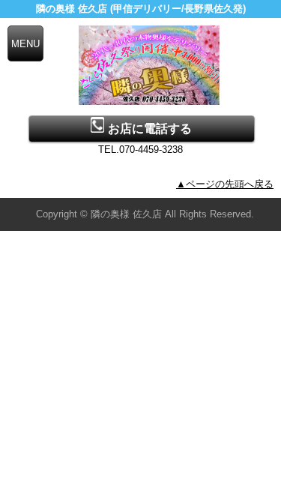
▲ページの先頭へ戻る (225, 184)
